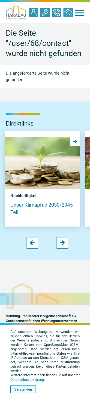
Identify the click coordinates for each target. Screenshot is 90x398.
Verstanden (23, 389)
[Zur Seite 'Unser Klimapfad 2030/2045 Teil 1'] (42, 163)
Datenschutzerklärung (27, 380)
